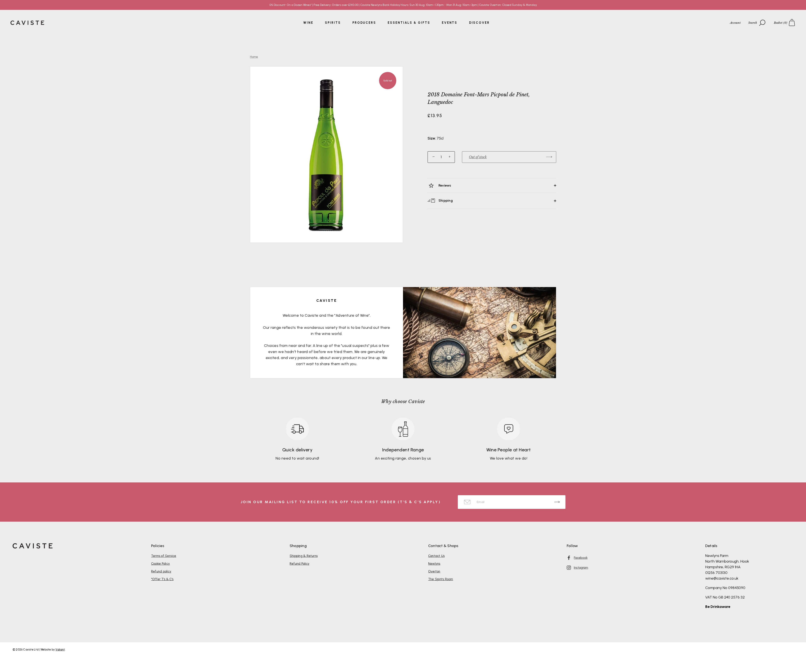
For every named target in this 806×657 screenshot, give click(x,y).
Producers (364, 23)
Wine (308, 23)
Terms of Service (163, 556)
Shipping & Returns (304, 556)
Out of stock (478, 157)
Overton (434, 571)
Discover (479, 23)
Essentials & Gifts (409, 23)
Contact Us (436, 556)
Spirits (333, 23)
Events (449, 23)
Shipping (445, 200)
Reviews (444, 185)
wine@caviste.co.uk (721, 578)
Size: (432, 138)
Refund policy (161, 571)
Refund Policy (299, 564)
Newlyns (434, 564)
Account (735, 23)
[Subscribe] (556, 502)
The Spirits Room (440, 579)
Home (254, 57)
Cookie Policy (160, 564)
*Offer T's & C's (162, 579)
